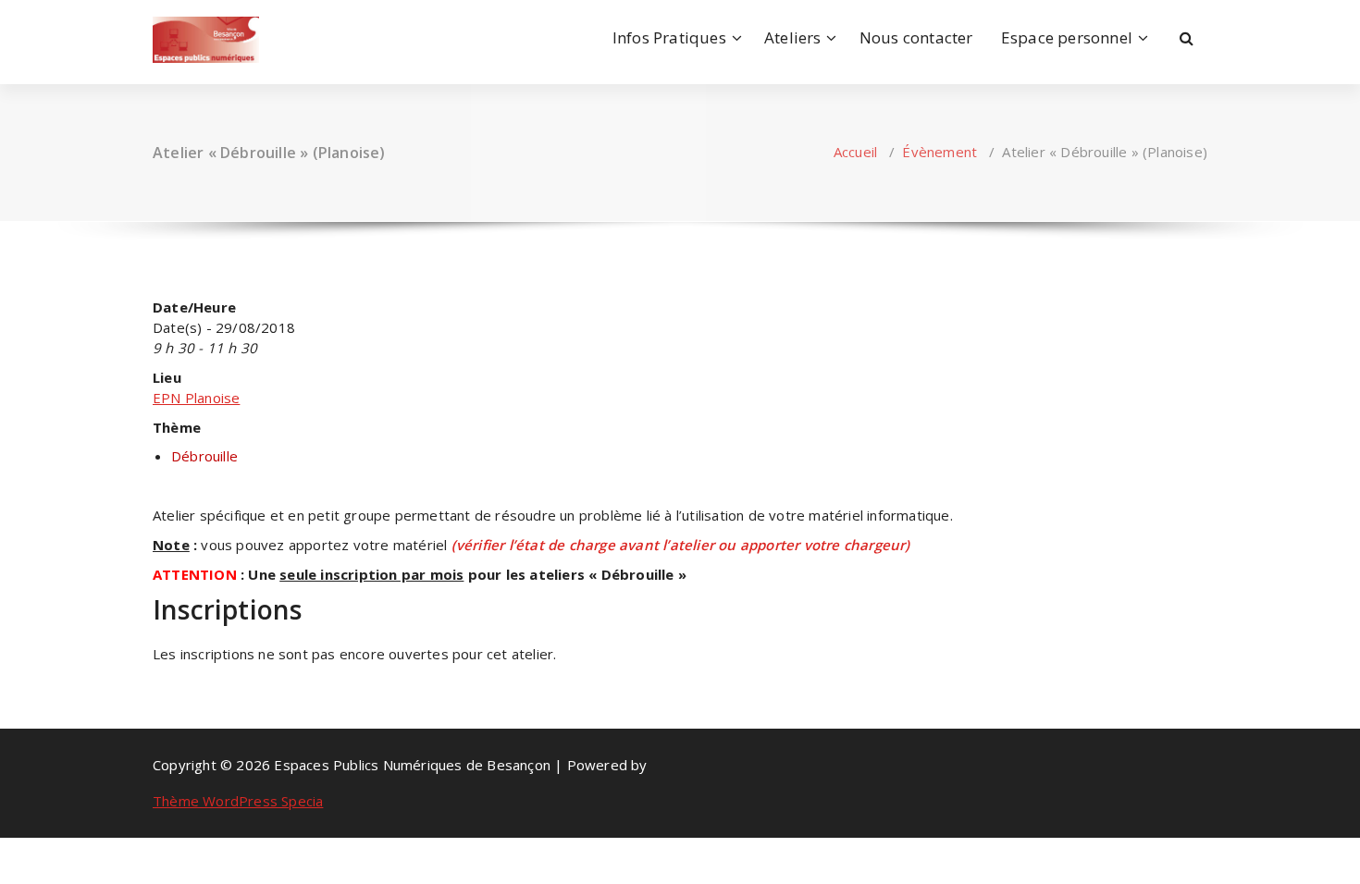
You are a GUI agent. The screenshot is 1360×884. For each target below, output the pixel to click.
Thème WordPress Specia (238, 801)
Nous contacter (916, 37)
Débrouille (204, 456)
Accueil (855, 151)
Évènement (939, 151)
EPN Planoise (196, 397)
